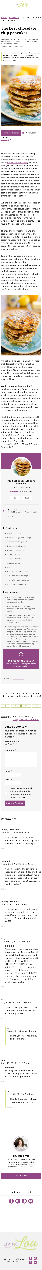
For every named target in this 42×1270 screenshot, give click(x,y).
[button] (2, 140)
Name (8, 771)
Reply (3, 848)
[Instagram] (17, 1201)
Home (4, 17)
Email (8, 779)
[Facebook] (11, 1201)
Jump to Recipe (10, 133)
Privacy (15, 1261)
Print (27, 498)
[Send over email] (36, 706)
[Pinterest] (24, 1201)
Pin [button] (15, 498)
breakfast (14, 17)
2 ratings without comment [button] (26, 718)
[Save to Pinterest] (26, 706)
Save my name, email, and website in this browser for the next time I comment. (21, 793)
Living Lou (21, 4)
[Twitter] (30, 1201)
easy (23, 679)
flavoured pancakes (17, 162)
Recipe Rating (12, 741)
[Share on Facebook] (5, 706)
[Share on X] (16, 706)
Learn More (21, 1176)
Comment (10, 750)
